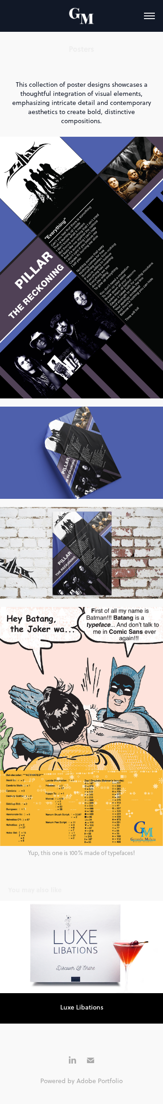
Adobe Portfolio (100, 1080)
